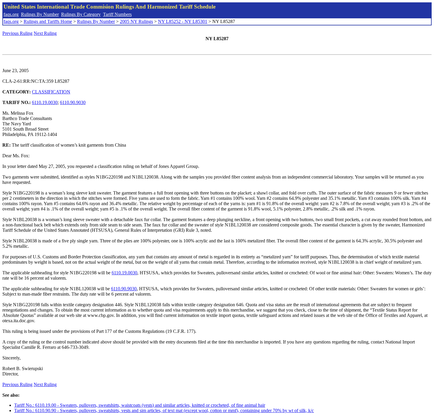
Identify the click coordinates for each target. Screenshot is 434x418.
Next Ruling (45, 33)
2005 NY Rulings (136, 21)
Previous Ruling (17, 33)
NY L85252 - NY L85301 (182, 21)
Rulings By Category (81, 14)
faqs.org (11, 14)
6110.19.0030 (45, 102)
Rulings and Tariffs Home (48, 21)
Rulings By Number (40, 14)
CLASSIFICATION (51, 91)
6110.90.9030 (73, 102)
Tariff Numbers (117, 14)
